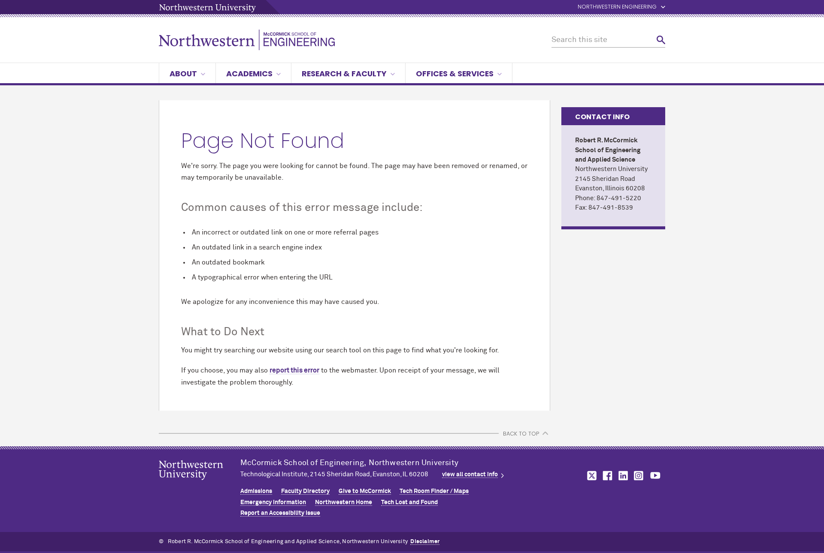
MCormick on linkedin (622, 475)
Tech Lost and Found (409, 502)
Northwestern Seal (199, 483)
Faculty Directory (305, 491)
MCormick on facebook (606, 475)
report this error (294, 370)
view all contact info (470, 475)
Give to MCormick (365, 491)
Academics (249, 73)
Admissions (256, 491)
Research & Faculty (344, 73)
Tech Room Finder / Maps (434, 491)
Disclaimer (424, 541)
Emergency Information (273, 502)
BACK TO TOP (521, 433)
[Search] (661, 40)
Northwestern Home (343, 502)
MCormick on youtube (655, 475)
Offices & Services (455, 73)
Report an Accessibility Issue (280, 513)
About (183, 73)
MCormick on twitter (590, 475)
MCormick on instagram (639, 475)
